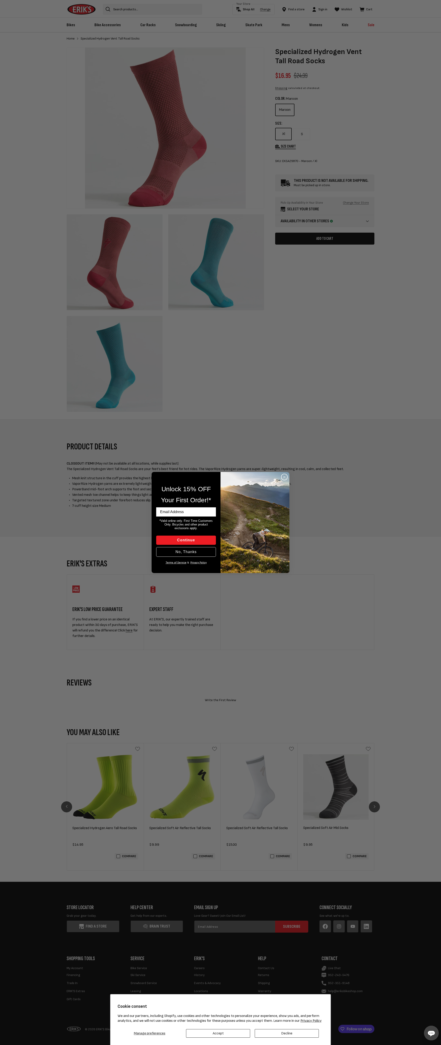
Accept (218, 1033)
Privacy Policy (311, 1021)
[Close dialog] (284, 477)
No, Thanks (186, 552)
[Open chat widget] (431, 1033)
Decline (286, 1033)
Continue (186, 540)
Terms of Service (176, 562)
